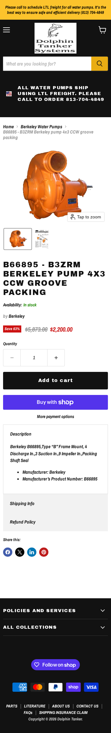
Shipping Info (22, 503)
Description (20, 434)
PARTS (11, 706)
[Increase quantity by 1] (56, 357)
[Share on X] (19, 552)
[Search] (99, 64)
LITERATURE (34, 706)
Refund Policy (22, 522)
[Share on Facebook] (7, 552)
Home (8, 126)
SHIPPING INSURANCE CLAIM (63, 712)
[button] (17, 239)
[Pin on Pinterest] (43, 552)
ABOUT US (61, 706)
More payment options (55, 416)
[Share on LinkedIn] (31, 552)
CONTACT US (87, 706)
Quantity (10, 343)
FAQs (28, 712)
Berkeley (17, 316)
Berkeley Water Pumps (41, 126)
